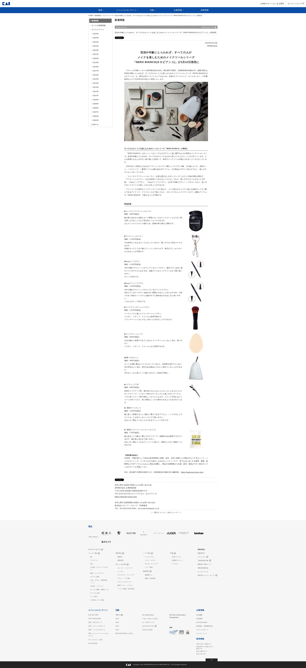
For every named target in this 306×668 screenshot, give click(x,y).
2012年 (96, 91)
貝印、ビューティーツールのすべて (98, 635)
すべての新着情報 (99, 25)
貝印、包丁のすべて (95, 622)
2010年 (96, 100)
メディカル (201, 557)
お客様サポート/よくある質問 (272, 4)
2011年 (95, 95)
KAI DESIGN (92, 643)
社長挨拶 (199, 618)
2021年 (96, 54)
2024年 (96, 42)
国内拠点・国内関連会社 (204, 626)
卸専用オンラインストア (206, 575)
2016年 (96, 75)
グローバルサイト (202, 630)
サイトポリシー (201, 651)
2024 (117, 622)
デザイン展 (119, 615)
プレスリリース (108, 15)
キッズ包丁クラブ (148, 622)
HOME (90, 15)
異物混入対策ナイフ (204, 564)
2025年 (96, 38)
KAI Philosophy (201, 622)
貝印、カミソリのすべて (96, 626)
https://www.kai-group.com (126, 497)
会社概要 (199, 615)
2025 (117, 618)
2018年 (96, 67)
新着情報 (98, 15)
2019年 (96, 62)
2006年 (96, 116)
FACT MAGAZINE (94, 618)
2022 (117, 630)
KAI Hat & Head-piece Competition (177, 616)
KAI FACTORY (93, 615)
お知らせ (95, 124)
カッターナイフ (203, 572)
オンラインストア (295, 4)
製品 (90, 526)
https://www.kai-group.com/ (192, 472)
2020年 (96, 58)
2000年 (96, 120)
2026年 (96, 34)
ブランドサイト (93, 537)
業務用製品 (201, 549)
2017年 (96, 71)
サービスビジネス (148, 615)
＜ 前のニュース (158, 512)
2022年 (96, 50)
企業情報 (200, 610)
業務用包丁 (201, 553)
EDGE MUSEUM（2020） (124, 633)
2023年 (96, 46)
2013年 (96, 87)
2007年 (96, 112)
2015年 (96, 79)
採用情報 (205, 10)
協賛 (170, 627)
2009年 (96, 104)
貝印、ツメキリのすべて (96, 630)
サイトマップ (200, 654)
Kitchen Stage (147, 630)
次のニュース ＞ (173, 512)
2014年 (96, 83)
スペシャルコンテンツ (98, 610)
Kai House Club (148, 626)
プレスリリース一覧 (209, 27)
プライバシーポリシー (203, 644)
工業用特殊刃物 (203, 560)
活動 (117, 610)
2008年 (96, 108)
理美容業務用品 (203, 568)
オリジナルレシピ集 (95, 640)
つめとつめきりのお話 (150, 618)
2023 (117, 626)
